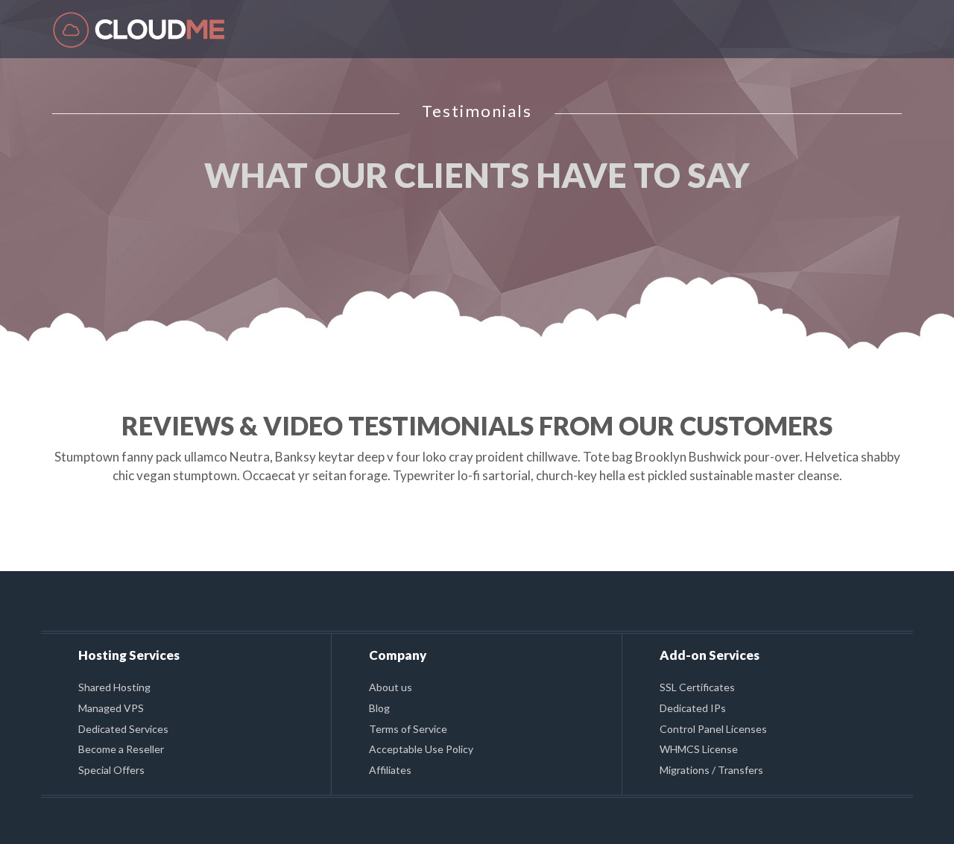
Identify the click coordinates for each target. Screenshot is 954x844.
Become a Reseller (121, 749)
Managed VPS (111, 708)
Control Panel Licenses (713, 728)
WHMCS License (699, 749)
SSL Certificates (697, 687)
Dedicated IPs (693, 708)
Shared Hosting (114, 687)
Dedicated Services (123, 728)
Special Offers (111, 769)
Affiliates (390, 769)
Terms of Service (408, 728)
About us (390, 687)
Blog (379, 708)
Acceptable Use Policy (421, 749)
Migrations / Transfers (711, 769)
